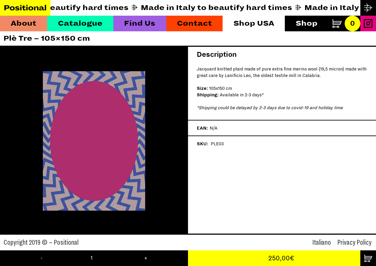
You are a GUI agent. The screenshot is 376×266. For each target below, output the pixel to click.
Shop (306, 23)
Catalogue (80, 23)
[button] (23, 141)
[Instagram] (368, 23)
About (23, 23)
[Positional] (25, 8)
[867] (368, 258)
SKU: (202, 144)
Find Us (139, 23)
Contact (194, 23)
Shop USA (253, 23)
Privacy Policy (354, 242)
